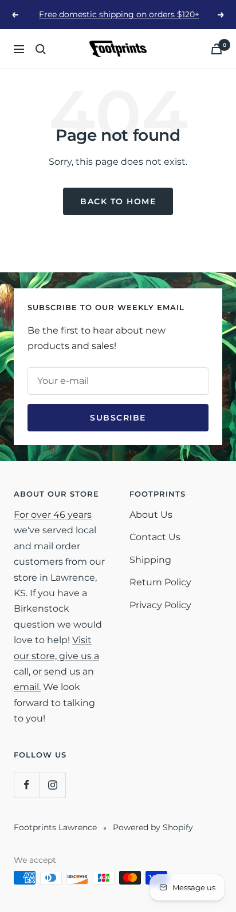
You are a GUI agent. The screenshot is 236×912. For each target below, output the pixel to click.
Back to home (118, 201)
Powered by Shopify (153, 827)
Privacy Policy (160, 605)
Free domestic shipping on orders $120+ (119, 14)
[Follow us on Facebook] (27, 785)
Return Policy (160, 582)
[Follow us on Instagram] (52, 785)
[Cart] (216, 48)
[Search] (41, 49)
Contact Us (154, 537)
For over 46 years (53, 514)
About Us (150, 514)
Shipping (150, 559)
